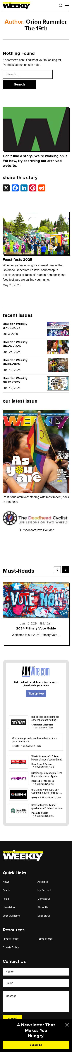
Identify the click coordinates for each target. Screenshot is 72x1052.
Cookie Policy (11, 947)
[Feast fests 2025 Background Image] (36, 233)
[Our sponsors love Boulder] (36, 517)
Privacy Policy (10, 938)
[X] (6, 187)
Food (6, 898)
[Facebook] (15, 187)
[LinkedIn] (24, 187)
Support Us (43, 915)
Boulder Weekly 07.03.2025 (15, 326)
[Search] (61, 5)
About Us (42, 907)
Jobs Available (11, 915)
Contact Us (43, 898)
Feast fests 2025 (17, 259)
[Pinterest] (32, 187)
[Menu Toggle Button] (67, 5)
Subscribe (36, 1044)
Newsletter (9, 907)
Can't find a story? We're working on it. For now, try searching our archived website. (35, 161)
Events (7, 890)
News (6, 881)
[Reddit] (41, 187)
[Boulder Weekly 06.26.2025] (58, 347)
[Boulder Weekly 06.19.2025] (58, 365)
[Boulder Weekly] (16, 5)
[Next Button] (65, 569)
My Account (44, 890)
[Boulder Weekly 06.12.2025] (58, 383)
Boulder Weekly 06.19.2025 (15, 362)
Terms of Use (45, 938)
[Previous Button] (57, 569)
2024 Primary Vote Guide (36, 628)
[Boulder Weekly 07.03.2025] (58, 329)
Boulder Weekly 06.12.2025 (15, 380)
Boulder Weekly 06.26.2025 (15, 344)
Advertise (42, 881)
